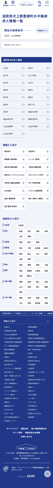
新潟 (21, 254)
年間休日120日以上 (34, 413)
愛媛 (46, 287)
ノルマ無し (31, 398)
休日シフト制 (8, 413)
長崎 (37, 298)
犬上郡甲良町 (33, 126)
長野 (29, 259)
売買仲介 (31, 151)
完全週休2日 (32, 409)
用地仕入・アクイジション (13, 175)
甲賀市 (30, 90)
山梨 (21, 259)
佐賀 (29, 298)
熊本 (46, 298)
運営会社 (24, 429)
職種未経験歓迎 (9, 353)
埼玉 (21, 248)
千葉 (29, 248)
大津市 (5, 68)
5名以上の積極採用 (10, 334)
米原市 (5, 112)
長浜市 (5, 75)
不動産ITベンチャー (11, 421)
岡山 (37, 282)
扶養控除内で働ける (11, 398)
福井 (46, 254)
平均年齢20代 (32, 406)
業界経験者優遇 (33, 334)
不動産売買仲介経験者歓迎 (13, 342)
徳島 (29, 287)
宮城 (37, 231)
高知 (21, 292)
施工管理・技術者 (10, 206)
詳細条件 (41, 30)
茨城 (21, 242)
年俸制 (6, 357)
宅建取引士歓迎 (9, 380)
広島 (46, 282)
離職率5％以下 (9, 406)
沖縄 (46, 303)
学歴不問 (31, 376)
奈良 (21, 276)
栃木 (29, 242)
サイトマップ (12, 429)
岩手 (29, 231)
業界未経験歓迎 (9, 349)
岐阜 (21, 265)
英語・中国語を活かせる (12, 376)
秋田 (46, 231)
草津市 (5, 82)
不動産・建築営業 (34, 167)
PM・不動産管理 (34, 183)
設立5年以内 (8, 364)
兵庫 (46, 271)
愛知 (37, 265)
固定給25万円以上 (10, 361)
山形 (21, 236)
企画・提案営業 (9, 198)
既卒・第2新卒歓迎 (34, 349)
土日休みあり (8, 409)
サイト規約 (17, 433)
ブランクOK (32, 402)
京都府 (29, 271)
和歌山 (29, 276)
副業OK (7, 402)
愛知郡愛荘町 (33, 119)
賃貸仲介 (7, 151)
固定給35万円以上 (34, 361)
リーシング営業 (33, 159)
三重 (46, 265)
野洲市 (5, 97)
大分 (21, 303)
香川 (37, 287)
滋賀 (21, 271)
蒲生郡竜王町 (8, 119)
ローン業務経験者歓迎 (11, 346)
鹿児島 (37, 303)
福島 (29, 236)
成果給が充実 (32, 357)
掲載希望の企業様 (32, 433)
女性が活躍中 (32, 394)
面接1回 (30, 331)
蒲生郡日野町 (33, 112)
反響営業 (31, 417)
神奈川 (46, 248)
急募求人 (7, 327)
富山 (29, 254)
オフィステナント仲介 (36, 175)
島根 (29, 282)
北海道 (20, 225)
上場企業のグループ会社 (36, 372)
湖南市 (30, 97)
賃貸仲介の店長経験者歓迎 (37, 346)
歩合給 (30, 353)
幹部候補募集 (32, 327)
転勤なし (31, 387)
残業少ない (31, 391)
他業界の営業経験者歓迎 (36, 338)
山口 (21, 287)
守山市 (30, 82)
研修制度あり (8, 387)
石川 (37, 254)
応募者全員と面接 (10, 331)
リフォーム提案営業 (35, 190)
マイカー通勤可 (9, 394)
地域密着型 (31, 364)
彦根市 (30, 68)
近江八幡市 (32, 75)
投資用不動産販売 (11, 167)
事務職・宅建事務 (10, 159)
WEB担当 (7, 190)
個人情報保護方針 (38, 429)
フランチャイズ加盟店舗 (12, 368)
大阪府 (37, 271)
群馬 (37, 242)
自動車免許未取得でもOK (36, 380)
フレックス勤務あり (11, 391)
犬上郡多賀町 (8, 133)
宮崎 (29, 303)
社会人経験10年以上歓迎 (12, 338)
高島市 (5, 104)
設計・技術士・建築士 (35, 198)
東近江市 (31, 104)
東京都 (37, 248)
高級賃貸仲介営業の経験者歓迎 (38, 342)
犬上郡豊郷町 (8, 126)
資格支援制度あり (34, 383)
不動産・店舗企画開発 (12, 183)
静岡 (29, 265)
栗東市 (5, 90)
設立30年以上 (8, 372)
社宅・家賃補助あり (11, 383)
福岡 (21, 298)
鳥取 (21, 282)
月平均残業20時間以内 (11, 417)
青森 (21, 231)
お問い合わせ (26, 437)
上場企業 (31, 368)
